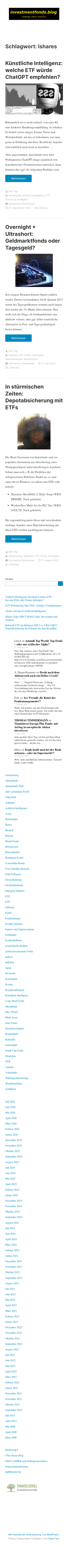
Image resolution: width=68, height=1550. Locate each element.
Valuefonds (11, 1072)
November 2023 (13, 1266)
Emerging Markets (15, 890)
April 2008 (11, 1432)
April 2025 (11, 1184)
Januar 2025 (11, 1195)
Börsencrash (11, 846)
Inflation (9, 962)
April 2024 (11, 1239)
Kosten (9, 984)
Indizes (9, 956)
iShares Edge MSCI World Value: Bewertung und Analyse (31, 618)
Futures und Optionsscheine (19, 929)
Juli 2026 (10, 1101)
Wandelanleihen (13, 1083)
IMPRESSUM (13, 1472)
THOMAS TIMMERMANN (31, 720)
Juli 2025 (10, 1167)
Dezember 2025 (13, 1140)
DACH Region (13, 874)
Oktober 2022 (12, 1338)
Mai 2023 (10, 1299)
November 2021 (13, 1399)
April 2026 (11, 1118)
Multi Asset (11, 1017)
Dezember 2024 (13, 1200)
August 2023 (12, 1283)
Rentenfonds (31, 359)
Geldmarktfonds (14, 359)
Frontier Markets (14, 923)
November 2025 (13, 1145)
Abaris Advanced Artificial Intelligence (25, 611)
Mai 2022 (10, 1366)
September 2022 (13, 1344)
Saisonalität (11, 1045)
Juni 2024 (10, 1233)
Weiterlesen (19, 179)
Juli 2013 (10, 1415)
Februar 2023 (12, 1316)
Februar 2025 (12, 1189)
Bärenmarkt (11, 819)
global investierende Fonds (19, 951)
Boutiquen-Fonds (14, 857)
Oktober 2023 (12, 1272)
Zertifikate (10, 1089)
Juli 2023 (10, 1288)
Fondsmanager (13, 918)
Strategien (53, 556)
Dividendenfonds (14, 885)
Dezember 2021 (13, 1393)
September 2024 (13, 1217)
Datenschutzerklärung (16, 1466)
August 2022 (12, 1349)
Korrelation (11, 979)
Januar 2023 (11, 1321)
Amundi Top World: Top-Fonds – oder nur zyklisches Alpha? (38, 642)
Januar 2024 (11, 1255)
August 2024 (12, 1222)
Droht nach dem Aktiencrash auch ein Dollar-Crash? (36, 674)
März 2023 (11, 1310)
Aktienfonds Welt (14, 786)
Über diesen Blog (14, 1455)
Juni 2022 (10, 1360)
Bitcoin (9, 835)
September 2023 (13, 1277)
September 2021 (13, 1410)
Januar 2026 (11, 1134)
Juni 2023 (10, 1294)
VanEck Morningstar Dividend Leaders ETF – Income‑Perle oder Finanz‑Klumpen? (29, 598)
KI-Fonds (10, 973)
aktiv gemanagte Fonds (17, 791)
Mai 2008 (10, 1426)
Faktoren (9, 907)
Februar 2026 (12, 1129)
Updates (9, 1067)
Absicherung (15, 556)
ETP (7, 901)
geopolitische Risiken (16, 945)
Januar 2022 (11, 1388)
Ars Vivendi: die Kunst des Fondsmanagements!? (35, 699)
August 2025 (12, 1162)
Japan (8, 967)
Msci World (11, 1012)
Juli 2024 (10, 1228)
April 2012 (11, 1421)
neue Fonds (11, 1023)
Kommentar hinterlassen (21, 203)
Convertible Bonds (15, 863)
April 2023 (11, 1305)
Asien (8, 813)
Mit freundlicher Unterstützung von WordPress (33, 1534)
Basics (8, 824)
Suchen (9, 579)
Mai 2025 (10, 1178)
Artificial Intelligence (33, 195)
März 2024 (11, 1244)
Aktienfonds (15, 195)
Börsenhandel (12, 852)
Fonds (27, 355)
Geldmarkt (37, 355)
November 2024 (13, 1206)
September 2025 (13, 1156)
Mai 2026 (10, 1112)
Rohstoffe (10, 1039)
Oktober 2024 (12, 1211)
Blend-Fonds (12, 841)
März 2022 (11, 1377)
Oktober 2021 (12, 1404)
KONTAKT (11, 1450)
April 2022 (11, 1371)
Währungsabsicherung (16, 1078)
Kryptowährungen (14, 990)
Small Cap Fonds (14, 1050)
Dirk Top (13, 191)
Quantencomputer (14, 1028)
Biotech (9, 830)
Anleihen (13, 355)
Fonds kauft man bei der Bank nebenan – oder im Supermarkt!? (37, 751)
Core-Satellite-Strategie (17, 868)
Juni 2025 (10, 1173)
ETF (48, 195)
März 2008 (11, 1437)
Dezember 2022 (13, 1327)
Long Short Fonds (14, 1000)
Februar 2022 (12, 1382)
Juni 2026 (10, 1107)
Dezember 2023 (13, 1261)
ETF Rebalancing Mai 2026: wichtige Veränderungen (33, 605)
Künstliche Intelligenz (16, 199)
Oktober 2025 (12, 1151)
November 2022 (13, 1332)
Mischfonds (11, 1006)
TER (7, 1061)
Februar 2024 (12, 1250)
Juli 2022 (10, 1354)
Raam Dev (53, 1538)
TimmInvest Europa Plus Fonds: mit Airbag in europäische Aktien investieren (36, 726)
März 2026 (11, 1123)
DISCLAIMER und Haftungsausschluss (26, 1461)
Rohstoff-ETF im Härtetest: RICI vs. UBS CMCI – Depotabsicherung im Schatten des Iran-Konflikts (32, 626)
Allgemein (28, 556)
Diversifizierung (13, 879)
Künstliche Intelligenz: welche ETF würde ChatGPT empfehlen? (34, 70)
